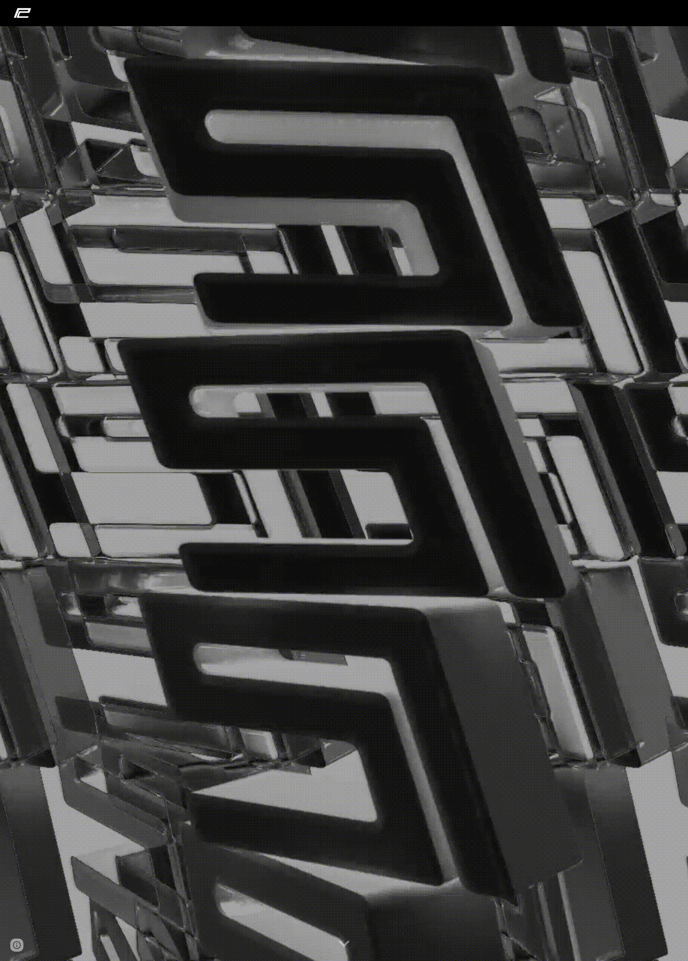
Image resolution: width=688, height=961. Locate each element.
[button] (344, 944)
